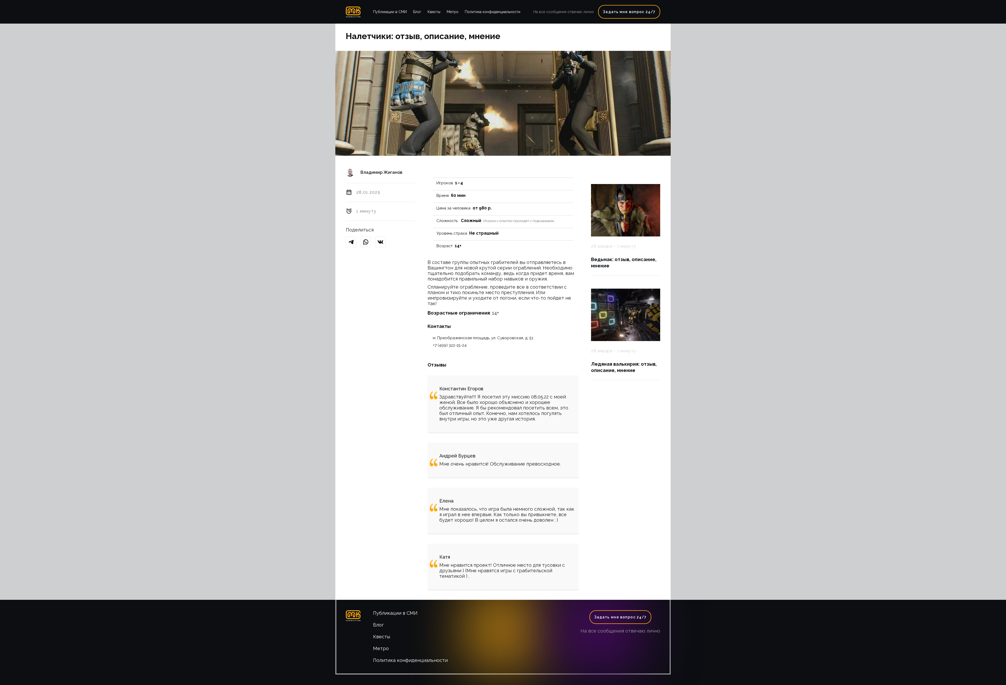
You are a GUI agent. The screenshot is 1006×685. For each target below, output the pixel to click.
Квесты (434, 12)
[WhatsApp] (367, 242)
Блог (417, 12)
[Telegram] (353, 242)
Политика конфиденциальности (492, 12)
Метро (452, 12)
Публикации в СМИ (390, 12)
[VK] (382, 242)
